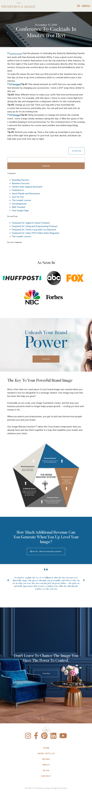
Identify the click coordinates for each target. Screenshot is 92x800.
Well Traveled (18, 207)
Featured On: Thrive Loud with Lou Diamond (34, 229)
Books (46, 759)
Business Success (21, 183)
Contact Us (46, 359)
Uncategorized (19, 203)
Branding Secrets (20, 180)
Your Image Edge (20, 210)
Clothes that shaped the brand (27, 186)
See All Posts (76, 151)
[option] (46, 582)
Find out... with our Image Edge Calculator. (47, 551)
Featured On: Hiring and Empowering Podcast (34, 226)
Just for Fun (18, 197)
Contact (46, 776)
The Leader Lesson (21, 200)
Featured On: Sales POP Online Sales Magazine (35, 233)
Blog (46, 770)
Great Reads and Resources (26, 193)
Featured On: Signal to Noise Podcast (31, 222)
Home (46, 747)
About (46, 764)
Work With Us (46, 753)
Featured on (18, 190)
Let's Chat (46, 673)
